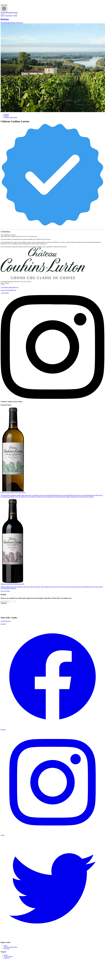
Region (10, 22)
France (15, 15)
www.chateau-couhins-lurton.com (9, 287)
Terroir (18, 22)
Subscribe (3, 603)
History (14, 22)
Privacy (6, 955)
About (5, 945)
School (10, 12)
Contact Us (7, 958)
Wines (2, 22)
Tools (16, 12)
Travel (21, 22)
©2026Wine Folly (6, 621)
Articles (3, 12)
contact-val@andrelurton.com (8, 290)
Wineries (6, 22)
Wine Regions (9, 15)
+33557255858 (5, 293)
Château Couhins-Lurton (10, 117)
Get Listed (6, 948)
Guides (6, 12)
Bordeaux (5, 19)
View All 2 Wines (5, 591)
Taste (13, 12)
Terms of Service (8, 956)
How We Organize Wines (10, 947)
